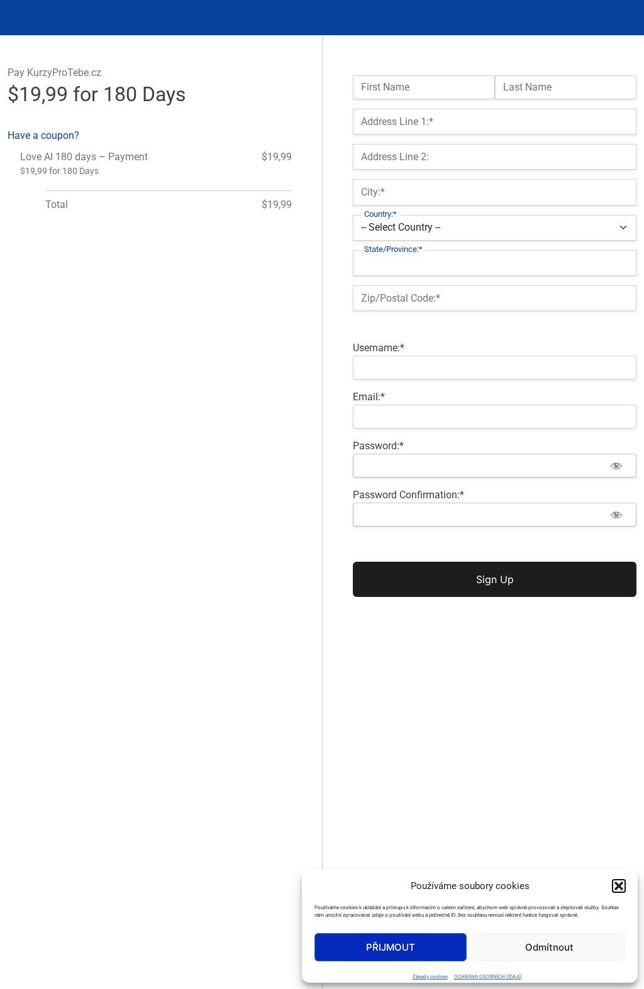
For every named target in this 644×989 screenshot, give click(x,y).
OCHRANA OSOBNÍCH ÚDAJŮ (487, 977)
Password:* (378, 446)
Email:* (369, 397)
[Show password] (616, 466)
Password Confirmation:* (408, 495)
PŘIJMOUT (390, 947)
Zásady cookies (430, 977)
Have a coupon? (43, 135)
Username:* (378, 348)
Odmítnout (549, 947)
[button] (619, 886)
